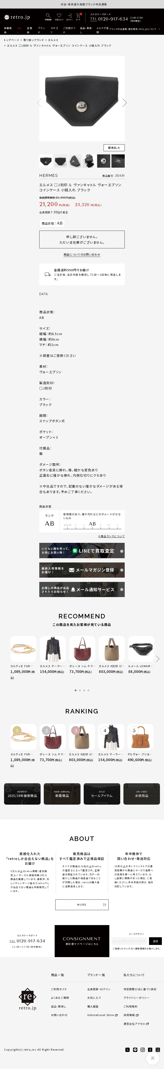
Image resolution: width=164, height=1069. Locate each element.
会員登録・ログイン (99, 989)
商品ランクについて (113, 536)
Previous (39, 102)
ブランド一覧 (96, 975)
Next (124, 102)
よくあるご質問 (60, 997)
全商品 (29, 30)
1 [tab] (75, 690)
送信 (155, 941)
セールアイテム (102, 794)
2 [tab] (80, 690)
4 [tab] (88, 690)
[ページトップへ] (152, 1058)
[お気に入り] (59, 17)
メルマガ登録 (103, 30)
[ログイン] (69, 17)
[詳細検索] (48, 17)
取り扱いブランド (33, 40)
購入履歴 (93, 1006)
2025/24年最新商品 (22, 794)
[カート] (78, 17)
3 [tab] (84, 690)
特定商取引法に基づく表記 (140, 989)
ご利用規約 (131, 1006)
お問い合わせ (59, 1015)
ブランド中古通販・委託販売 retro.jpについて (132, 29)
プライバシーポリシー (137, 997)
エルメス (53, 40)
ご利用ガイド (69, 30)
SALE (19, 30)
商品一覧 (57, 975)
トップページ (11, 40)
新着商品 (8, 30)
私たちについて (134, 975)
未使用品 (141, 794)
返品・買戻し (86, 30)
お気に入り (94, 997)
